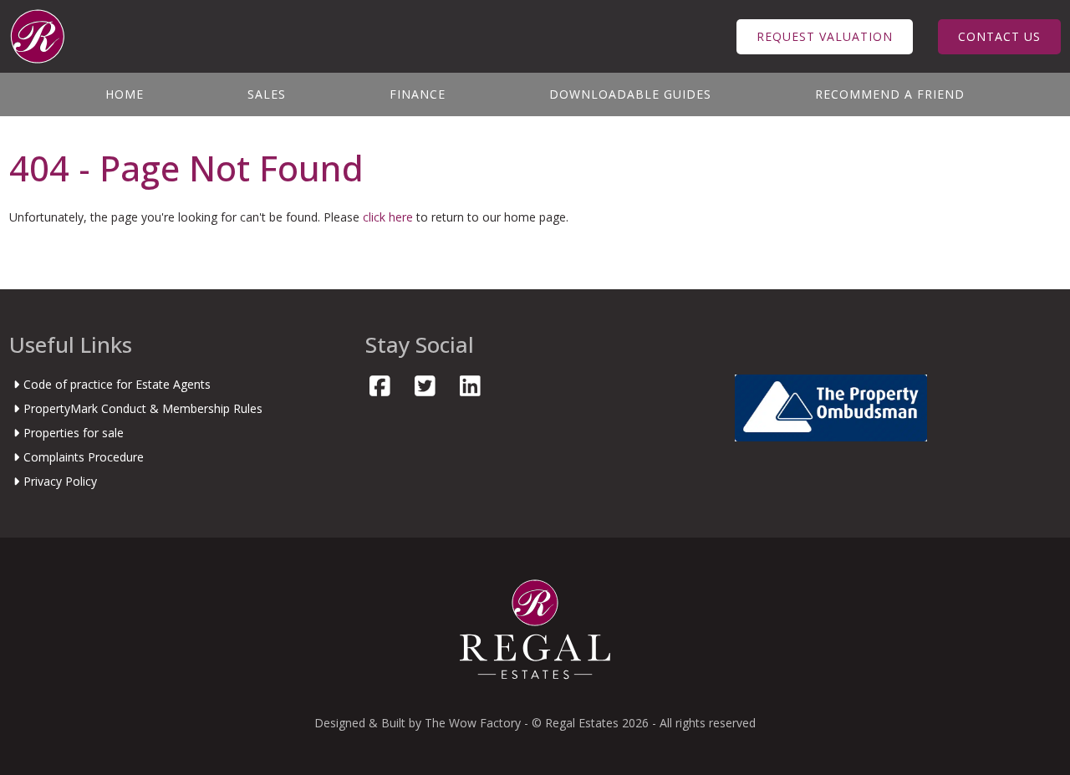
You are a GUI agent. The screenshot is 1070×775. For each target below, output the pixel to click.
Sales (266, 94)
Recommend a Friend (890, 94)
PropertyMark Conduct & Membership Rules (142, 408)
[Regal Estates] (37, 35)
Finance (418, 94)
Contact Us (999, 36)
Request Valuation (825, 36)
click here (388, 217)
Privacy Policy (60, 481)
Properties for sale (73, 433)
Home (124, 94)
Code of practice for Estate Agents (117, 384)
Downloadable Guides (630, 94)
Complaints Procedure (83, 457)
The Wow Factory (473, 723)
